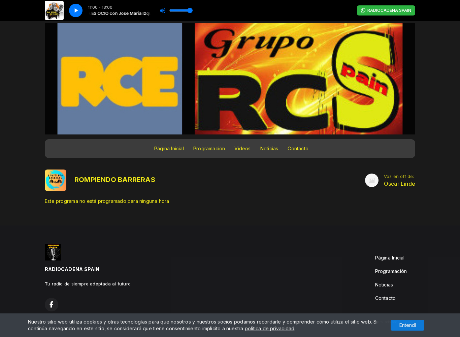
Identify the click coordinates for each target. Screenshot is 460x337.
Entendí (407, 325)
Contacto (298, 148)
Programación (209, 148)
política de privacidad (270, 328)
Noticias (269, 148)
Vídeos (242, 148)
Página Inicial (169, 148)
